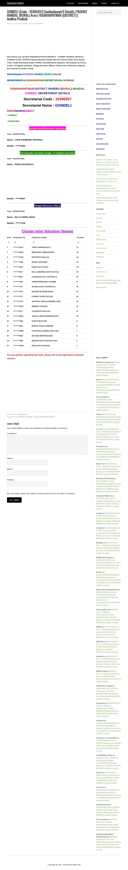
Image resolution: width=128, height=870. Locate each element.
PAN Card (99, 244)
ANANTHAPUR (102, 144)
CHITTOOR (100, 134)
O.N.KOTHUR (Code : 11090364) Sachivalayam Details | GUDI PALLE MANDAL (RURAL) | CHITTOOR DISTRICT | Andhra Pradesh (108, 548)
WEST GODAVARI (103, 109)
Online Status (101, 239)
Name (10, 458)
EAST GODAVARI (103, 104)
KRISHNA (100, 114)
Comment (12, 433)
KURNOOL (100, 149)
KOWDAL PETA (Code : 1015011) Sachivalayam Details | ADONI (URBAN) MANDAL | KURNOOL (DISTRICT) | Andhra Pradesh (108, 824)
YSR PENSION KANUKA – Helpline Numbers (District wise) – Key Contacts (108, 171)
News (98, 235)
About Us (99, 267)
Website (10, 480)
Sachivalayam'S (15, 3)
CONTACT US (101, 272)
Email (10, 469)
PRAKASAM (101, 124)
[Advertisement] (47, 41)
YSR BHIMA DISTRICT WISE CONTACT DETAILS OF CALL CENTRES (107, 200)
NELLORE (100, 129)
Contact (99, 218)
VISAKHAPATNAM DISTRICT (44, 417)
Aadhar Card (101, 214)
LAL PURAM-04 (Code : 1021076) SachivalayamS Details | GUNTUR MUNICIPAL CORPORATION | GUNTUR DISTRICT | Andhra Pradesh (108, 778)
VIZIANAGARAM (103, 94)
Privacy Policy (101, 287)
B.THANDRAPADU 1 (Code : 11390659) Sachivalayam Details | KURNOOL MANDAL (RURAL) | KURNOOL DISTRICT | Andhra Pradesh (108, 503)
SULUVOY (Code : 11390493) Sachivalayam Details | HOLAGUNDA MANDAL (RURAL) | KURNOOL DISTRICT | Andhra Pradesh (108, 419)
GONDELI (21, 417)
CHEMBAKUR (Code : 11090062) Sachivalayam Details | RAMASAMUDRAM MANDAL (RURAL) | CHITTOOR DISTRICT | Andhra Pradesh (108, 661)
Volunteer (100, 257)
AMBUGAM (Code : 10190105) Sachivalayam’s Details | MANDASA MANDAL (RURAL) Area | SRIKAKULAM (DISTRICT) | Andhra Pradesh (108, 693)
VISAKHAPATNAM (103, 99)
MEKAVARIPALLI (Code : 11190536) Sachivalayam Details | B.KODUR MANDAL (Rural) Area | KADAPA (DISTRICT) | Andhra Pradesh (107, 647)
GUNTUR (100, 119)
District (99, 222)
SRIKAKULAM (102, 89)
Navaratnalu (101, 231)
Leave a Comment (36, 23)
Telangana (100, 252)
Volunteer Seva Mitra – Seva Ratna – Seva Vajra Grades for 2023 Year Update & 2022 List (107, 162)
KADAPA (99, 139)
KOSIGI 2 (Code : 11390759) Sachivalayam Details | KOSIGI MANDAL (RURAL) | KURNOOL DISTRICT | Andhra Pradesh (108, 676)
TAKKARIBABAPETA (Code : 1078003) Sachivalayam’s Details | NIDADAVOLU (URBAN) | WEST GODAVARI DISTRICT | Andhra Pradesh (108, 745)
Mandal (99, 227)
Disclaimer (100, 276)
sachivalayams (22, 414)
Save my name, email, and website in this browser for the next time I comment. (41, 493)
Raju (97, 429)
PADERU (29, 417)
